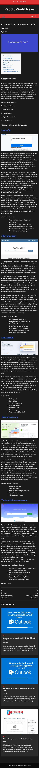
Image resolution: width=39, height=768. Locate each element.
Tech (9, 583)
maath (5, 32)
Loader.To (5, 130)
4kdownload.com (9, 417)
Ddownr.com (7, 337)
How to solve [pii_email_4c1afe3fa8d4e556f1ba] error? (19, 689)
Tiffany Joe (5, 642)
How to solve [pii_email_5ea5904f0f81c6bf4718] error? (19, 639)
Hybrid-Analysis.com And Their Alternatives (18, 739)
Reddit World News (19, 9)
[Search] (35, 16)
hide (11, 56)
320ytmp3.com (8, 236)
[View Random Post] (32, 16)
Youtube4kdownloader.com (14, 500)
